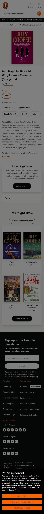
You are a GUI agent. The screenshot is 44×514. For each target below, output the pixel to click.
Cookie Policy (14, 490)
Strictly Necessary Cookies (22, 502)
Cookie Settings (22, 496)
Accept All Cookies (22, 508)
